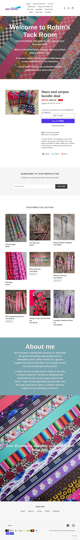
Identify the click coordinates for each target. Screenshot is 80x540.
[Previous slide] (32, 499)
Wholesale (56, 511)
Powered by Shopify (69, 530)
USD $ (9, 525)
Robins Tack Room (59, 530)
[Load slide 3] (39, 499)
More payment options (58, 125)
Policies (47, 511)
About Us (31, 511)
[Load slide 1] (36, 499)
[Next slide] (43, 499)
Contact (39, 511)
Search (23, 511)
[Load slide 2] (37, 499)
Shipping (44, 103)
